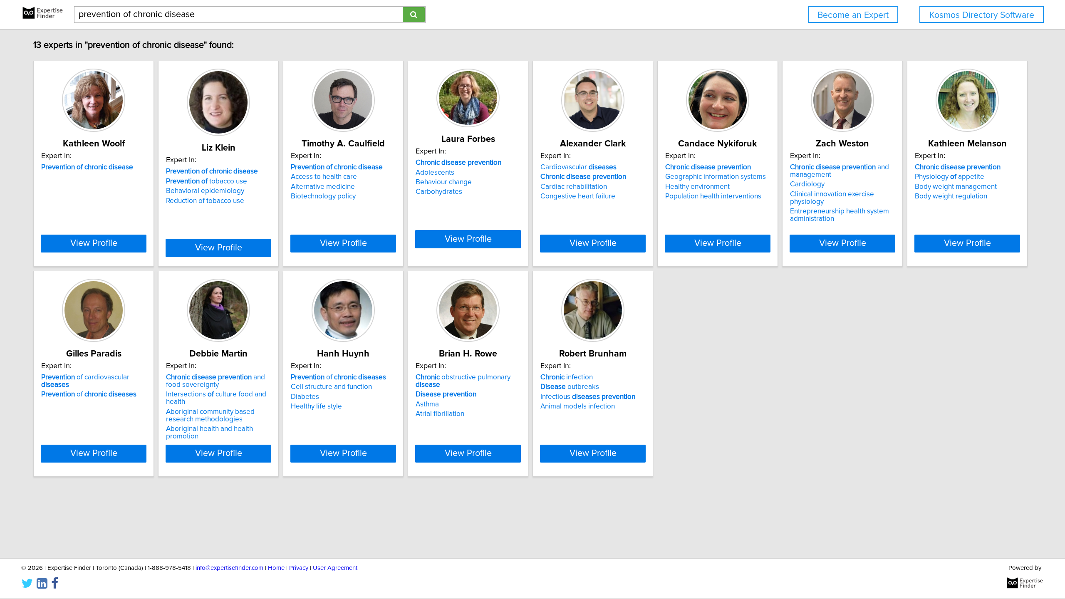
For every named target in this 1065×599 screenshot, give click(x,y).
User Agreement (335, 568)
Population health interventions (713, 196)
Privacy (298, 568)
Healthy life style (316, 406)
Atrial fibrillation (440, 414)
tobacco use (206, 181)
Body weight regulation (951, 196)
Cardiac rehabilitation (573, 187)
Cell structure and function (331, 387)
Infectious (587, 397)
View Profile (93, 243)
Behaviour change (444, 182)
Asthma (427, 404)
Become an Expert (853, 15)
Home (276, 568)
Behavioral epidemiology (205, 191)
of (88, 394)
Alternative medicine (323, 187)
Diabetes (305, 397)
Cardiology (807, 184)
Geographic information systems (715, 177)
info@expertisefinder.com (229, 568)
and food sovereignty (215, 381)
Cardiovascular (578, 167)
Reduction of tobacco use (205, 201)
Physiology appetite (949, 177)
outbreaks (569, 387)
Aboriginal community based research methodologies (210, 415)
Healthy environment (697, 187)
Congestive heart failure (577, 196)
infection (566, 377)
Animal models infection (577, 406)
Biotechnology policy (323, 196)
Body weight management (956, 187)
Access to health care (324, 177)
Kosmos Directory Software (981, 15)
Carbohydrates (439, 192)
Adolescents (435, 172)
